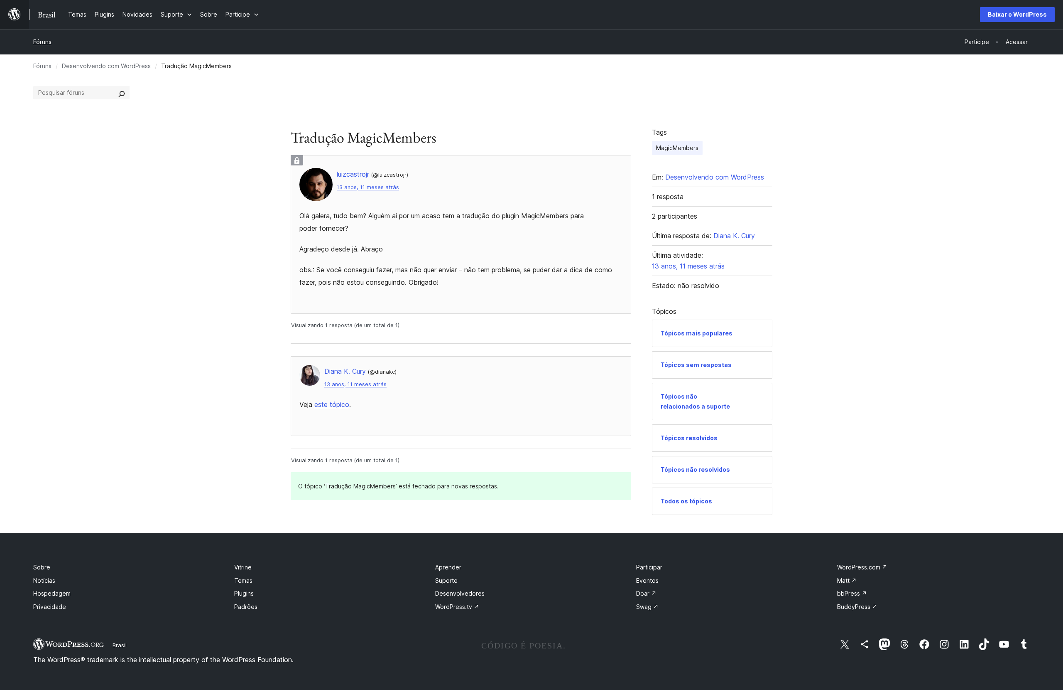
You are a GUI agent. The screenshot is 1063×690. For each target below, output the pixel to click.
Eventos (647, 580)
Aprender (448, 567)
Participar (649, 567)
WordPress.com (862, 567)
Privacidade (49, 606)
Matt (847, 580)
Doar (646, 593)
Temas (243, 580)
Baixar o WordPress (1017, 14)
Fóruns (42, 41)
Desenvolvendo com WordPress (106, 65)
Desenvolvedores (460, 593)
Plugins (244, 593)
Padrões (245, 606)
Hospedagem (52, 593)
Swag (647, 606)
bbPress (852, 593)
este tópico (331, 404)
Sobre (41, 567)
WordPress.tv (457, 606)
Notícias (44, 580)
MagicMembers (677, 147)
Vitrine (243, 567)
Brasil (120, 645)
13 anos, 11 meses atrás (368, 187)
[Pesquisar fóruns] (122, 92)
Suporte (446, 580)
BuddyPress (857, 606)
